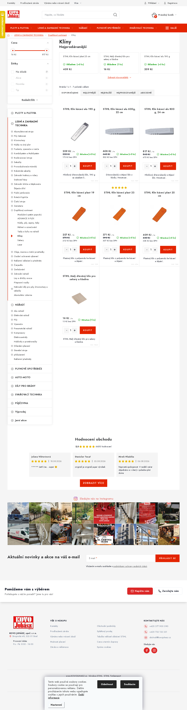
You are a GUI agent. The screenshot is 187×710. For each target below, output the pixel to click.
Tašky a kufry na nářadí (28, 231)
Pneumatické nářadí (23, 328)
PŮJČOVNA (21, 403)
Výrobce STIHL (96, 675)
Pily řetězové (20, 136)
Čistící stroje (19, 201)
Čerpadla (18, 265)
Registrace (172, 3)
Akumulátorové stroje (23, 131)
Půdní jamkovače (22, 192)
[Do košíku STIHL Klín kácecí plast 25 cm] (168, 249)
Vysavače (18, 324)
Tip (31, 90)
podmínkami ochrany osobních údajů (130, 566)
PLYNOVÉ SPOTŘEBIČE (28, 368)
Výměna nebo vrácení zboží (57, 3)
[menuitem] (21, 28)
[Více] (171, 28)
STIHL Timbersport (112, 675)
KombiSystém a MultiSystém (26, 153)
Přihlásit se (167, 558)
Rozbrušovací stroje (23, 157)
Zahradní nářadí (21, 273)
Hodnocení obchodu (93, 439)
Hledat (115, 15)
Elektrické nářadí (21, 315)
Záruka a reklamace (59, 647)
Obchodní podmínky (106, 626)
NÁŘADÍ (19, 304)
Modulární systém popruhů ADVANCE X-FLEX (29, 216)
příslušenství (19, 354)
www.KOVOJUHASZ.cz (76, 675)
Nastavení (56, 705)
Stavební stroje (20, 350)
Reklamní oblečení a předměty (27, 260)
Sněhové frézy (20, 179)
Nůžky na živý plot (22, 144)
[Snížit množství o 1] (66, 166)
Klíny (20, 235)
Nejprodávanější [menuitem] (126, 93)
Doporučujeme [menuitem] (70, 93)
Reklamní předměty (22, 359)
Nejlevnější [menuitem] (89, 93)
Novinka (31, 84)
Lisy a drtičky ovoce (23, 278)
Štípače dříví (19, 188)
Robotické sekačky (22, 170)
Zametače (18, 205)
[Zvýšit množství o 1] (74, 166)
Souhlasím (129, 684)
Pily (15, 319)
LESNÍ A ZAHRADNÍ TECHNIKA (26, 123)
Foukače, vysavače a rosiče (26, 149)
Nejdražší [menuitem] (106, 93)
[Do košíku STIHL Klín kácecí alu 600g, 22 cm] (128, 166)
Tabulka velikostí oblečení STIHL (111, 636)
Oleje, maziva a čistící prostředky (29, 252)
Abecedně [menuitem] (146, 93)
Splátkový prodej (104, 631)
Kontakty (11, 3)
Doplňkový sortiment (23, 210)
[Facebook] (147, 650)
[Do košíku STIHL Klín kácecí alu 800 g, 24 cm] (168, 166)
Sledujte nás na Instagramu (96, 499)
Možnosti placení (57, 641)
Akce (31, 78)
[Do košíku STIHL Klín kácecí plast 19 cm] (88, 249)
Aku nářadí (19, 311)
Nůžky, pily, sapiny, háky (28, 222)
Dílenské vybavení (22, 346)
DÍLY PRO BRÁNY (25, 386)
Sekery (21, 240)
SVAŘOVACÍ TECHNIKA (28, 394)
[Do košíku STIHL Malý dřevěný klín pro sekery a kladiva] (88, 330)
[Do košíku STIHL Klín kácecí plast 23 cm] (128, 249)
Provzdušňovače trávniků (25, 166)
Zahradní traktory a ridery (26, 175)
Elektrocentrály (20, 337)
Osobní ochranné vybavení (26, 256)
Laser (20, 244)
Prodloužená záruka (29, 3)
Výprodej (20, 411)
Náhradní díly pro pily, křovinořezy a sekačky (31, 288)
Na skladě (31, 71)
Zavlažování (19, 269)
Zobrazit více (93, 483)
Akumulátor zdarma (23, 295)
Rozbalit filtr (28, 99)
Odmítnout (107, 684)
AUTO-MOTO (23, 377)
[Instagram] (154, 650)
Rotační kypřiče (21, 197)
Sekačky (17, 162)
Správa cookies (104, 647)
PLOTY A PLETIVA (25, 113)
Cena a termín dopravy (107, 641)
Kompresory (19, 332)
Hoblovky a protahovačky (25, 341)
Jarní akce (21, 420)
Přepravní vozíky (21, 282)
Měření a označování (27, 227)
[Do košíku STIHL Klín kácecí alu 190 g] (88, 166)
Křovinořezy (19, 140)
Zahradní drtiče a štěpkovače (27, 184)
